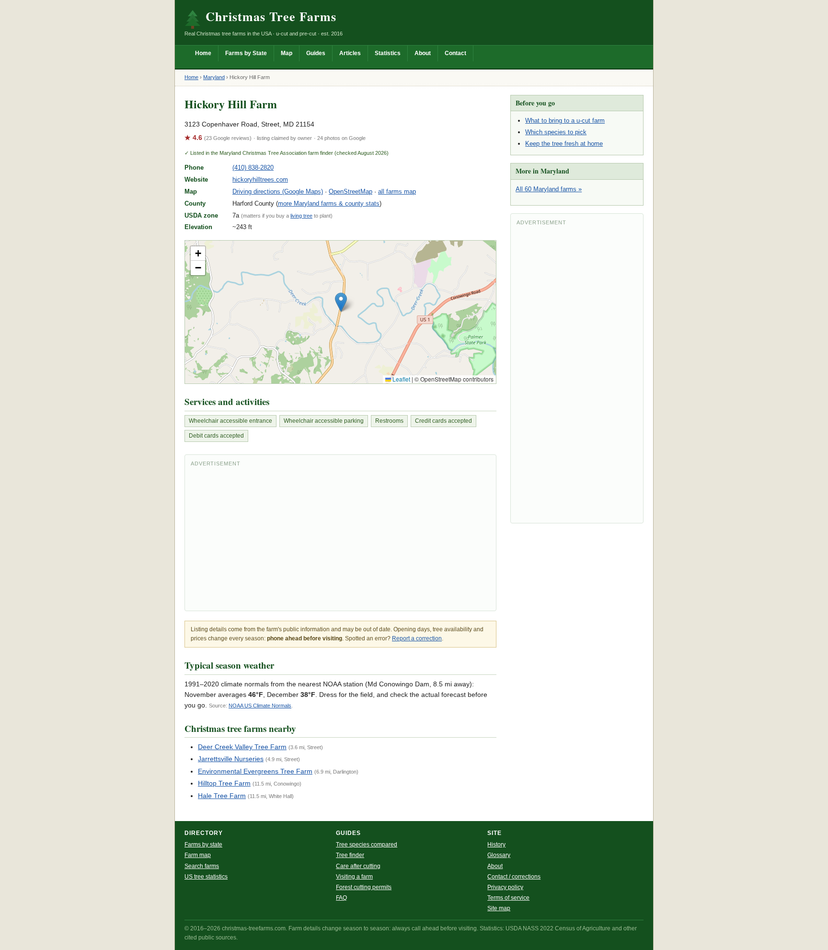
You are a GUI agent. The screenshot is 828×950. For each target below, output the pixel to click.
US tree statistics (206, 876)
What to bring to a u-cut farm (565, 120)
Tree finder (350, 855)
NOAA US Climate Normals (260, 705)
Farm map (197, 855)
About (422, 53)
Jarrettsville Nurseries (231, 759)
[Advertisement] (340, 538)
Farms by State (246, 53)
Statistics (388, 53)
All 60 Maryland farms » (549, 189)
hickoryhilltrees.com (260, 179)
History (496, 844)
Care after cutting (358, 866)
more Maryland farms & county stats (329, 203)
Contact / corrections (513, 876)
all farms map (397, 191)
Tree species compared (366, 844)
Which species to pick (555, 132)
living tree (301, 216)
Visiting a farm (354, 876)
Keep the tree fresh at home (564, 143)
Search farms (201, 866)
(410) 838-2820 (253, 167)
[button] (341, 302)
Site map (498, 908)
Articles (350, 53)
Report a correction (417, 638)
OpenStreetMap (350, 191)
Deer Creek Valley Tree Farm (242, 747)
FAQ (341, 897)
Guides (315, 53)
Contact (455, 53)
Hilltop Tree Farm (224, 783)
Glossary (498, 855)
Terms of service (508, 897)
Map (286, 53)
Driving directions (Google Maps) (277, 191)
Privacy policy (505, 887)
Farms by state (203, 844)
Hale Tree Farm (222, 795)
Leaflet (400, 379)
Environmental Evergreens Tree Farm (255, 771)
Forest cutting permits (363, 887)
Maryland (214, 77)
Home (203, 53)
